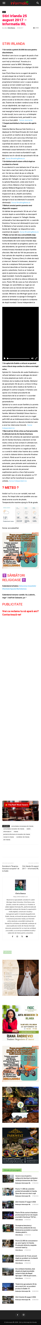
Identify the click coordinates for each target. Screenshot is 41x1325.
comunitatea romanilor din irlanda (13, 829)
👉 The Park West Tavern (16, 805)
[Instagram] (18, 936)
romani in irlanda (8, 837)
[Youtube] (28, 936)
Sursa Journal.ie (25, 120)
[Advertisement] (20, 705)
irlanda (16, 831)
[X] (23, 936)
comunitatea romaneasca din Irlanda (22, 826)
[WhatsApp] (17, 36)
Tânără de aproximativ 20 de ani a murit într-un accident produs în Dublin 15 (26, 1286)
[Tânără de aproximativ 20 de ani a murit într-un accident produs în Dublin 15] (8, 1287)
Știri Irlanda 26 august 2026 (25, 1297)
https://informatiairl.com (20, 896)
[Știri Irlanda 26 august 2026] (8, 1300)
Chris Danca (11, 28)
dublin (29, 829)
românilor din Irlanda (22, 837)
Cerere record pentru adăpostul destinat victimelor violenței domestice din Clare (26, 1178)
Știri (4, 12)
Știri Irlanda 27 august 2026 (25, 1202)
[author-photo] (20, 890)
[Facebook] (11, 36)
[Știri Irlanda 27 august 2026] (8, 1205)
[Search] (38, 3)
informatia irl (7, 831)
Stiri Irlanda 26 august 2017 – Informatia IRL (30, 867)
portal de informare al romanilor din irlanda (16, 834)
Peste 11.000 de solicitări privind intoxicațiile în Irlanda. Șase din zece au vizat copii (26, 1191)
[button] (4, 3)
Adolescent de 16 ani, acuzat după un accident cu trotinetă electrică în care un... (26, 1258)
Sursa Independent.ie (18, 481)
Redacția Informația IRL (22, 1183)
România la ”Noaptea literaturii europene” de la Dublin (10, 868)
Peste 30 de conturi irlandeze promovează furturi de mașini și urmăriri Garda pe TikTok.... (26, 1215)
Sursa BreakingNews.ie (15, 158)
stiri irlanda (6, 839)
